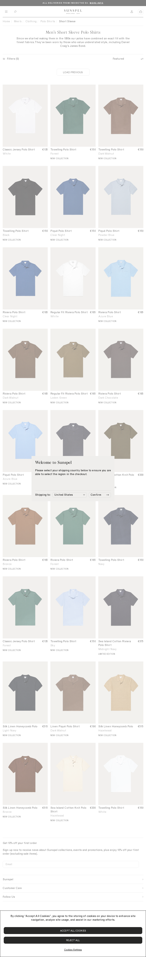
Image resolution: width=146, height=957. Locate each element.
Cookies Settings (73, 949)
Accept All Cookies (73, 930)
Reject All (73, 940)
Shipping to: (43, 494)
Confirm (96, 494)
